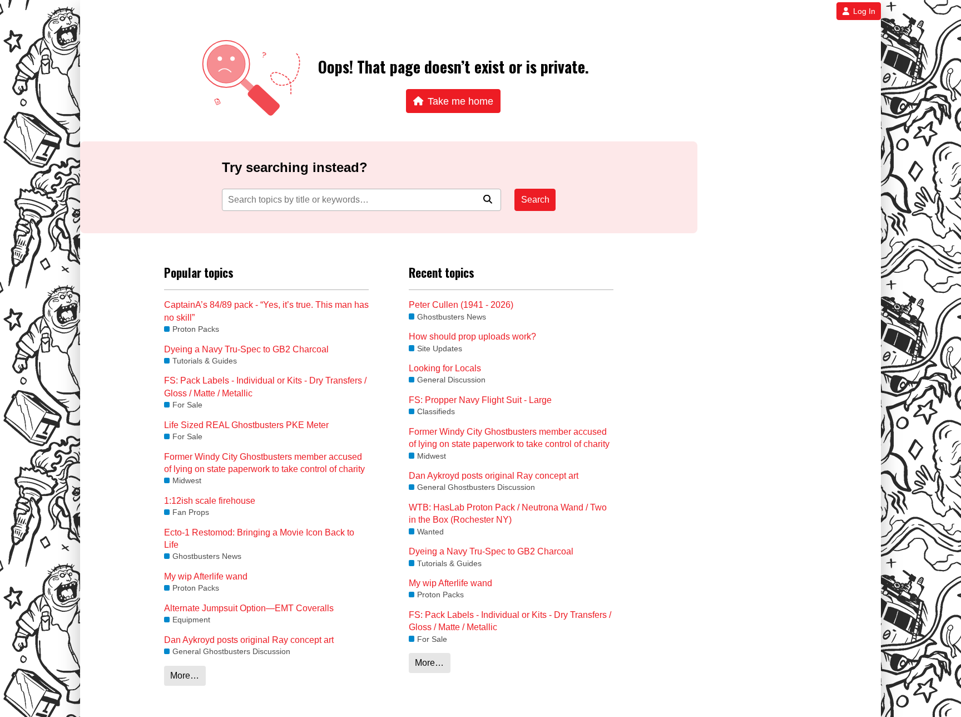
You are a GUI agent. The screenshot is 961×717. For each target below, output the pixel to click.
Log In (864, 11)
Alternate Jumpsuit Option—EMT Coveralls (249, 608)
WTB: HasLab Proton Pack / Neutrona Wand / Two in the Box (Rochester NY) (508, 513)
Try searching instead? (295, 167)
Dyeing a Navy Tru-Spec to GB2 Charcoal (246, 349)
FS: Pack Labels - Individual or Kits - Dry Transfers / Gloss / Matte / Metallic (265, 386)
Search (535, 199)
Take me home (460, 101)
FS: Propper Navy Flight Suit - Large (480, 400)
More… (184, 675)
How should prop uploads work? (472, 336)
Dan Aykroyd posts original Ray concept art (249, 640)
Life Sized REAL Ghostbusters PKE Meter (246, 425)
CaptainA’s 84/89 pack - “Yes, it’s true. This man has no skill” (266, 311)
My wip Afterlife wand (205, 576)
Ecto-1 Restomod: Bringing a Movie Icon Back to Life (259, 538)
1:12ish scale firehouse (209, 500)
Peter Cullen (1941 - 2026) (461, 305)
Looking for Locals (445, 368)
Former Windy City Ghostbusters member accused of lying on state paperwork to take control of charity (264, 463)
